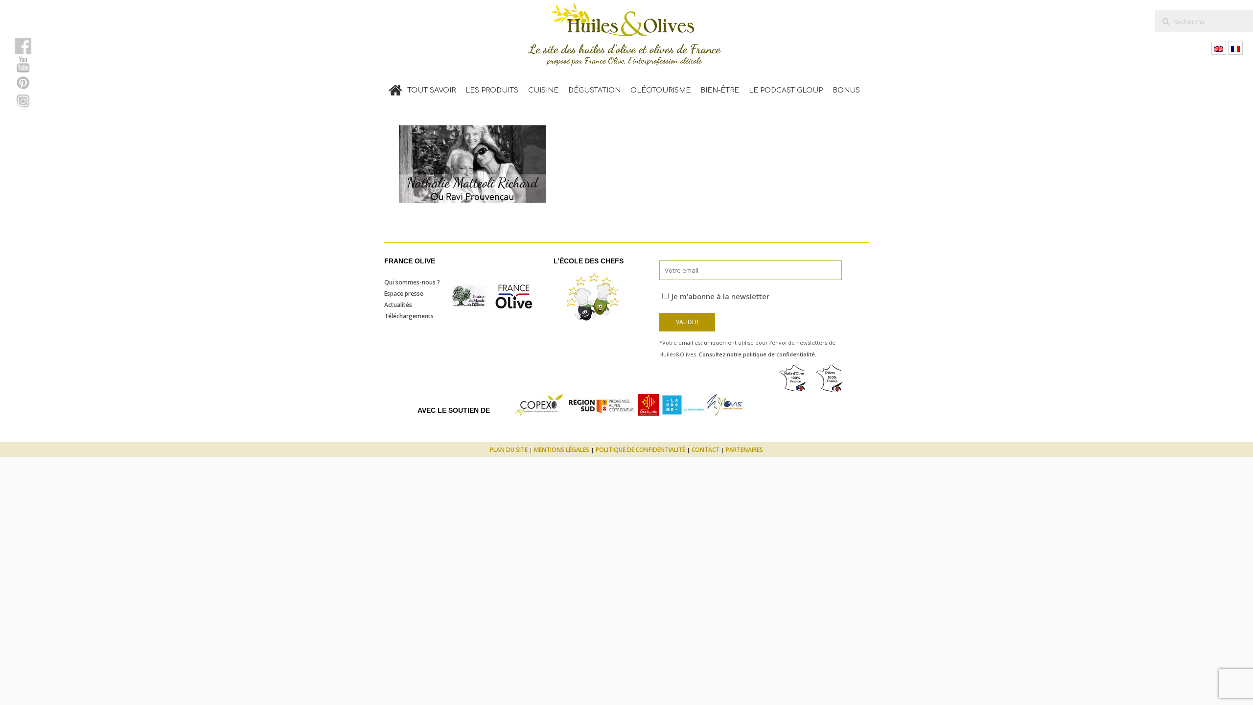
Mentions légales (561, 450)
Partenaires (744, 450)
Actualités (398, 305)
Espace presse (403, 293)
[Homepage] (395, 88)
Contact (705, 450)
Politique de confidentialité (640, 450)
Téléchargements (409, 316)
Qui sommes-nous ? (412, 282)
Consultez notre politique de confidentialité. (757, 354)
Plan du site (509, 450)
